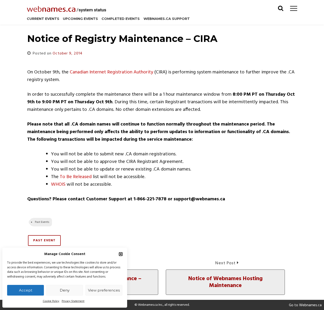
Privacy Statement (73, 301)
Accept (25, 290)
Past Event (44, 240)
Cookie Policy (51, 301)
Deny (64, 290)
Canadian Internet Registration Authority (111, 72)
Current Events (43, 19)
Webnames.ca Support (166, 19)
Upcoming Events (80, 19)
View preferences (104, 290)
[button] (120, 254)
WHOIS (58, 184)
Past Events (42, 222)
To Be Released (76, 177)
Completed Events (121, 19)
